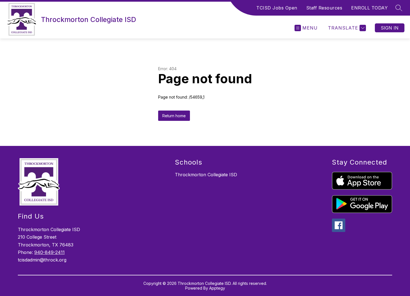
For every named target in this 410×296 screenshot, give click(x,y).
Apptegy (217, 288)
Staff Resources (324, 8)
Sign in (390, 28)
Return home (174, 115)
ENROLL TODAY (369, 8)
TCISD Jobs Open (276, 8)
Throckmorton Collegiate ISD (206, 174)
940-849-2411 (49, 252)
